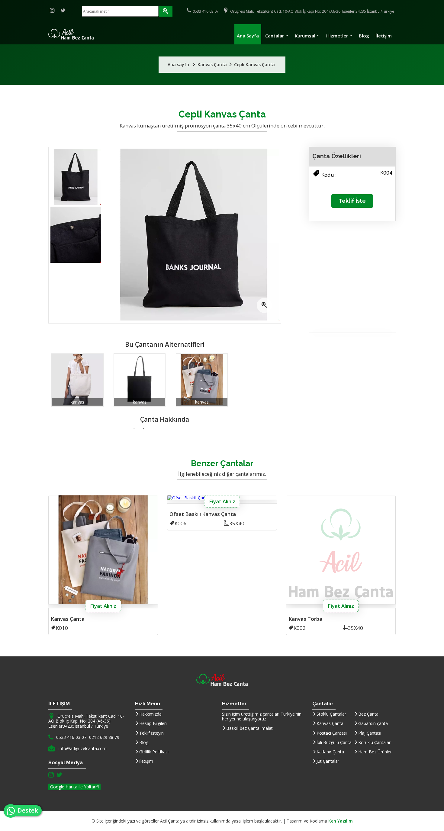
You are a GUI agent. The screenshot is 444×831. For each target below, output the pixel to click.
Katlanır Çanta (330, 752)
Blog (364, 36)
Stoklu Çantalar (331, 714)
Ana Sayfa (248, 36)
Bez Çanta (368, 714)
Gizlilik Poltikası (154, 752)
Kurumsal (305, 36)
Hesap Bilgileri (153, 723)
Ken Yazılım (340, 821)
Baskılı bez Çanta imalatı (250, 728)
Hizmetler (337, 36)
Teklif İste (352, 201)
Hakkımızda (150, 714)
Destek (30, 810)
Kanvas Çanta (330, 723)
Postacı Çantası (332, 733)
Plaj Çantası (369, 733)
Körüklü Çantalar (374, 742)
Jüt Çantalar (328, 761)
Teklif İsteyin (151, 733)
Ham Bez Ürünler (375, 752)
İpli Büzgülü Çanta (334, 742)
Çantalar (274, 36)
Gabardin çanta (373, 723)
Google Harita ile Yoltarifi (74, 787)
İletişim (383, 36)
